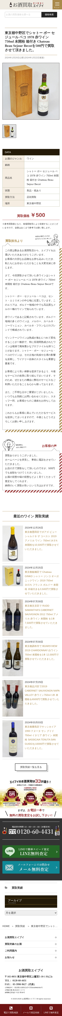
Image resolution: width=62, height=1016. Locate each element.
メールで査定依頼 (31, 1012)
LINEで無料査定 (51, 1012)
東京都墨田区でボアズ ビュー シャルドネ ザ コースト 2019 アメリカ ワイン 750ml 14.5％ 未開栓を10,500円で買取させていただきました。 (42, 540)
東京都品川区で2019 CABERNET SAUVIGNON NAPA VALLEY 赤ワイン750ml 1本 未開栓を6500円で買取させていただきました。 (42, 695)
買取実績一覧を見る (31, 767)
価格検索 (49, 14)
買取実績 (20, 926)
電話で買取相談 (11, 1012)
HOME (6, 926)
